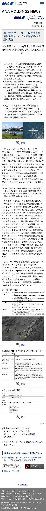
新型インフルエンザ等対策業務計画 (13, 499)
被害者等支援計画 (19, 496)
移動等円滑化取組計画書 (36, 499)
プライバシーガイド (25, 491)
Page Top (24, 485)
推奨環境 (17, 494)
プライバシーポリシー (8, 491)
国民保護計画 (5, 496)
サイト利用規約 (6, 494)
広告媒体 (38, 494)
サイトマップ (27, 494)
